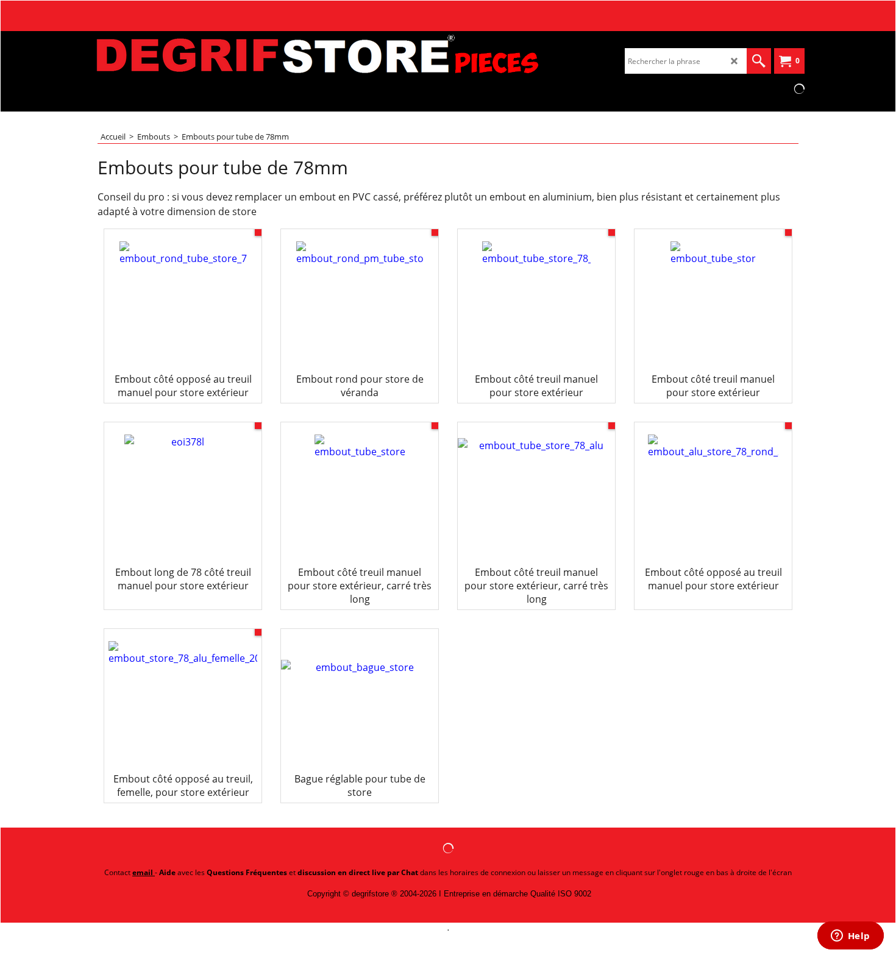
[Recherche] (759, 61)
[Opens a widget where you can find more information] (850, 936)
